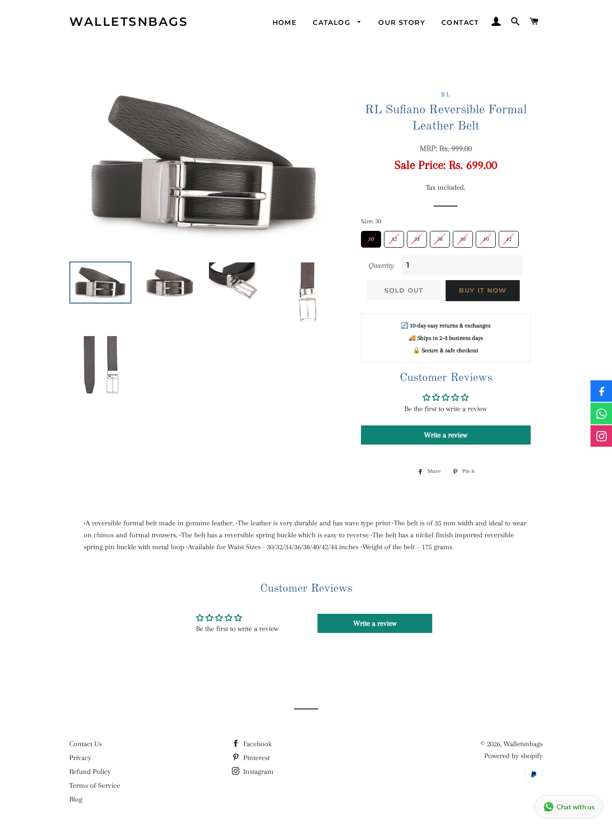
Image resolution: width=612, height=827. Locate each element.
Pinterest (255, 757)
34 (417, 236)
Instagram (257, 771)
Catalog (333, 22)
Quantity (381, 265)
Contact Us (85, 744)
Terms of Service (94, 785)
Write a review (445, 435)
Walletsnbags (128, 21)
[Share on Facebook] (601, 391)
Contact (460, 22)
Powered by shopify (513, 755)
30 (371, 236)
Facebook (256, 744)
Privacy (80, 757)
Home (285, 22)
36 (440, 236)
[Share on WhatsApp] (601, 413)
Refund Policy (90, 771)
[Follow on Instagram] (601, 436)
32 (394, 236)
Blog (75, 799)
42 (509, 236)
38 (462, 236)
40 (485, 236)
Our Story (401, 22)
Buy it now (482, 290)
